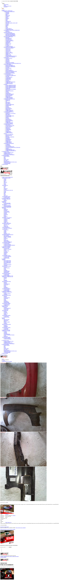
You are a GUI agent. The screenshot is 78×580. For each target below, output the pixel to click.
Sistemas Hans (6, 240)
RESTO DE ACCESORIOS (10, 62)
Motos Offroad (6, 320)
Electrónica (5, 210)
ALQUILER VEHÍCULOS (6, 198)
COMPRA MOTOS (9, 141)
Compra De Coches (7, 197)
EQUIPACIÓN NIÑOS (9, 94)
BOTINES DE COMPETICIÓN (10, 66)
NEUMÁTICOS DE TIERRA (6, 223)
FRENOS (7, 91)
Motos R (5, 321)
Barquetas (5, 277)
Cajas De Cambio (6, 211)
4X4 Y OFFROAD (5, 305)
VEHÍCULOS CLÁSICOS (6, 246)
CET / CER (5, 160)
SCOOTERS (8, 137)
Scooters (5, 322)
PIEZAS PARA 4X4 (5, 310)
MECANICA (8, 114)
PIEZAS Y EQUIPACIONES (6, 266)
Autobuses (5, 332)
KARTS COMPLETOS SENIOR (11, 87)
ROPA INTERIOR (8, 68)
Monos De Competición (7, 236)
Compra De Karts (6, 274)
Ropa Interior (6, 238)
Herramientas (6, 336)
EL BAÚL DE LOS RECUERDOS (9, 154)
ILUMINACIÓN (8, 44)
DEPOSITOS (8, 42)
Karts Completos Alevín (7, 260)
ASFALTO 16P (8, 50)
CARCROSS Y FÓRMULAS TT (9, 111)
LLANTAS (7, 45)
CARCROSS (8, 112)
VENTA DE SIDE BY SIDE (10, 125)
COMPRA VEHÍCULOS (9, 110)
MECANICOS (4, 204)
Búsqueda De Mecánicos (7, 206)
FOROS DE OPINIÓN (5, 155)
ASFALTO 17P (8, 51)
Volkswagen (5, 188)
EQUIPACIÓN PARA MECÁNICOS (11, 71)
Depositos (5, 213)
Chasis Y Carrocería (7, 297)
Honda (5, 192)
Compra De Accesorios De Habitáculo (9, 245)
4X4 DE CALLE (8, 127)
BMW (7, 14)
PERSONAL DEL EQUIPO (8, 32)
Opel (4, 187)
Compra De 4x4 (6, 316)
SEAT (7, 19)
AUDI (7, 27)
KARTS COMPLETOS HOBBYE (11, 89)
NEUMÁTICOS (8, 81)
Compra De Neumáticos (7, 244)
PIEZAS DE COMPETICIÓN (8, 36)
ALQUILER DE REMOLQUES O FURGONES (13, 147)
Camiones (5, 331)
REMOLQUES (8, 96)
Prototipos (5, 307)
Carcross (5, 292)
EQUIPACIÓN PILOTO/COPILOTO (7, 234)
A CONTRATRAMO (7, 163)
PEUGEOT (7, 12)
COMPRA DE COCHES (9, 29)
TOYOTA (7, 23)
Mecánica (5, 282)
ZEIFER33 (6, 514)
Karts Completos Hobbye (7, 264)
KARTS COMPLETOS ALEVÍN (11, 85)
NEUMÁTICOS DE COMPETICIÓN (9, 47)
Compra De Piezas (6, 243)
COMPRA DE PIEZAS (9, 46)
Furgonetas (5, 333)
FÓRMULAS (8, 100)
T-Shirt (6, 522)
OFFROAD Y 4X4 (8, 55)
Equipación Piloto (6, 302)
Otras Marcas (6, 195)
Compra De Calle (6, 257)
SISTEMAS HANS (9, 69)
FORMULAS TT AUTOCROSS (10, 113)
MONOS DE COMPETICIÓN (10, 65)
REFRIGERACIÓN (9, 38)
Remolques (5, 265)
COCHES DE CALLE (5, 151)
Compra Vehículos (6, 289)
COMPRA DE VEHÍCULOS (10, 149)
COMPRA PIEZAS (9, 142)
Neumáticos (5, 254)
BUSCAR (10, 174)
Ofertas (5, 199)
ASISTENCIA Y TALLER (6, 330)
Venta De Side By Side (7, 308)
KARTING (5, 84)
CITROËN (7, 13)
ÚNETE (10, 547)
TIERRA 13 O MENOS (9, 52)
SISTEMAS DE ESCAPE (9, 40)
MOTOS (5, 133)
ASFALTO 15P (8, 49)
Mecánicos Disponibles (7, 205)
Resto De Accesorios (7, 233)
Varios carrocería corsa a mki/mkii (7, 361)
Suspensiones (6, 214)
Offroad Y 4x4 (6, 226)
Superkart (5, 263)
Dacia (5, 194)
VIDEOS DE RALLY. (7, 162)
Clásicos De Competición (7, 249)
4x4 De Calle (6, 309)
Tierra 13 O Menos (6, 224)
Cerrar (3, 3)
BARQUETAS (8, 99)
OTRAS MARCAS (9, 28)
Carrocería (5, 212)
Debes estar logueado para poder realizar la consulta (7, 529)
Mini (4, 193)
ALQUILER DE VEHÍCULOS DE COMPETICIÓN (12, 30)
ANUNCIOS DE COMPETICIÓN (7, 10)
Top (10, 522)
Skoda (5, 184)
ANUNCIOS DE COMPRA (6, 196)
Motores (5, 208)
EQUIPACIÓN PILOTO (9, 120)
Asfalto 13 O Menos (7, 218)
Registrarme (5, 6)
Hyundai (5, 189)
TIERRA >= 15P (8, 54)
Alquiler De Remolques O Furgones (9, 334)
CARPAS (7, 148)
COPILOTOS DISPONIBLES (10, 33)
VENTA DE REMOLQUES (10, 146)
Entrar (5, 5)
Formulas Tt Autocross (7, 293)
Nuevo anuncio (6, 4)
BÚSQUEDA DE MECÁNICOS (10, 35)
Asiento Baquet (6, 229)
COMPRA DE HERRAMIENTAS (11, 150)
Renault (5, 180)
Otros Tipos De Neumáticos (8, 228)
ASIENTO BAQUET (9, 58)
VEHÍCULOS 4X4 (5, 306)
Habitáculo (5, 253)
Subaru (5, 186)
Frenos (5, 215)
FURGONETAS (8, 145)
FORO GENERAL (7, 156)
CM (6, 101)
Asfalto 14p (5, 219)
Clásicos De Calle (6, 248)
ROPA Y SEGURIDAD (7, 64)
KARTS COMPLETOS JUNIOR (11, 86)
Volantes (5, 231)
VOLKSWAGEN (8, 21)
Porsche (5, 183)
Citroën (5, 179)
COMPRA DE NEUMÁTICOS (10, 56)
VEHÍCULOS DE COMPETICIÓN (9, 11)
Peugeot (5, 178)
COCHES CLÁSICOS (7, 73)
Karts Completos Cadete (7, 261)
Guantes (5, 237)
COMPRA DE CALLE (9, 82)
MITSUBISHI (8, 15)
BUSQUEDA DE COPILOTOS (10, 34)
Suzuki (5, 191)
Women (9, 522)
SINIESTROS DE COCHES (8, 153)
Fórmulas (5, 278)
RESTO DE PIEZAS (9, 95)
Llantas (5, 216)
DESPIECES (8, 138)
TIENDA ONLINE (5, 164)
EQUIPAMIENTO (8, 139)
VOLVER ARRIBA (3, 557)
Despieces (5, 325)
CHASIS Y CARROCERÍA (10, 104)
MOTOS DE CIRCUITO (9, 134)
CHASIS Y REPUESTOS (9, 90)
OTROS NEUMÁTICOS (6, 227)
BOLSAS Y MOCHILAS (9, 70)
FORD (7, 17)
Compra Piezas (6, 329)
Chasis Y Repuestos (7, 267)
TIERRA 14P (8, 53)
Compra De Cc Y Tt (7, 304)
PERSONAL (4, 201)
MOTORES (7, 37)
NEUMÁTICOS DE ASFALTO (7, 217)
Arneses (5, 230)
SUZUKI (7, 24)
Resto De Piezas (6, 272)
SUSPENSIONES (8, 43)
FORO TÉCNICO (6, 161)
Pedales (5, 232)
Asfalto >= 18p (6, 222)
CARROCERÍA (8, 41)
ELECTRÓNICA (8, 103)
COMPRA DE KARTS (9, 97)
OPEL (7, 20)
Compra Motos (6, 328)
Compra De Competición (7, 256)
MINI (6, 26)
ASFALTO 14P (8, 48)
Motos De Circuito (6, 319)
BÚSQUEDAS (8, 31)
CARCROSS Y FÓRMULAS (6, 291)
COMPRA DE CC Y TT (9, 122)
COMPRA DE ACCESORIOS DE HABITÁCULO (13, 63)
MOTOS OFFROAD (9, 135)
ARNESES (7, 59)
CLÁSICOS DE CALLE (9, 74)
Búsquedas (5, 200)
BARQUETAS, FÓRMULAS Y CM (7, 275)
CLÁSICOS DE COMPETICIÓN (11, 75)
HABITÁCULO (6, 57)
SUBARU (7, 16)
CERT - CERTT (6, 159)
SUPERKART (8, 88)
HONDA (7, 25)
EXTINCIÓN (8, 61)
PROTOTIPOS (8, 102)
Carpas (5, 335)
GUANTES (7, 67)
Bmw (5, 181)
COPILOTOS (4, 202)
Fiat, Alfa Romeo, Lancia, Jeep (8, 190)
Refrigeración (6, 209)
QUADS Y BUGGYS (9, 126)
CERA (5, 158)
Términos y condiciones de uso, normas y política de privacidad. (9, 556)
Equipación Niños (6, 271)
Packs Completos (6, 235)
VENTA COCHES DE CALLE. (8, 152)
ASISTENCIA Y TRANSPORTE (9, 143)
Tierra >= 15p (6, 225)
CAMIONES (8, 144)
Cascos (5, 239)
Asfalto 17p (5, 221)
